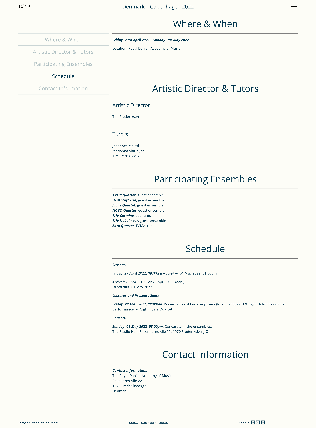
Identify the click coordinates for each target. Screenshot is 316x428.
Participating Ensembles (63, 64)
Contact (133, 422)
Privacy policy (148, 422)
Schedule (63, 76)
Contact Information (63, 88)
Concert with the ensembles (188, 326)
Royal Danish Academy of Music (154, 48)
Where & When (63, 39)
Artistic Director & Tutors (63, 52)
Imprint (163, 422)
